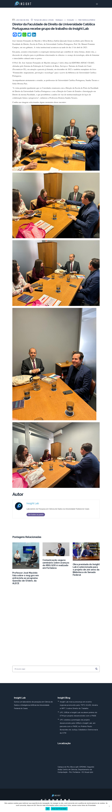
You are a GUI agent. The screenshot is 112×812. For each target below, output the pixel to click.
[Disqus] (56, 620)
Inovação (70, 20)
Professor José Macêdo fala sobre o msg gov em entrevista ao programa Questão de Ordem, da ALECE (25, 578)
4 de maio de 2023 (22, 20)
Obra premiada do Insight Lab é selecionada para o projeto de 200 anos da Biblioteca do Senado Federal (86, 569)
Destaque (59, 20)
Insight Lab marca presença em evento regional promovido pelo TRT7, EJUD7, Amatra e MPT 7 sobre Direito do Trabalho (79, 705)
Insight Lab (32, 503)
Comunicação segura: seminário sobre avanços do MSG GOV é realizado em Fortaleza (56, 564)
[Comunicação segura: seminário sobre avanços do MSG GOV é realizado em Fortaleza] (56, 549)
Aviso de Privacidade (59, 809)
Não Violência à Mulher (86, 20)
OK (48, 809)
